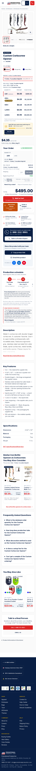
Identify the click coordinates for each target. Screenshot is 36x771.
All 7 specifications (10, 446)
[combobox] (23, 3)
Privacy (22, 729)
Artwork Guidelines (25, 707)
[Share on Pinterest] (24, 263)
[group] (18, 484)
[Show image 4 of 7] (29, 39)
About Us (4, 721)
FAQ (21, 721)
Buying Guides (6, 737)
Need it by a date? (18, 184)
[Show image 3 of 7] (21, 39)
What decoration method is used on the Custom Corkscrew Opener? (17, 542)
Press (3, 726)
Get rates (29, 172)
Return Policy (24, 726)
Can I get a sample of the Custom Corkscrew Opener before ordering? (17, 558)
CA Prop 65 (13, 767)
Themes (4, 713)
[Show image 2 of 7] (14, 39)
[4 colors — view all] (8, 592)
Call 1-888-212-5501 (18, 627)
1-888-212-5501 (19, 232)
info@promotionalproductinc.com (22, 762)
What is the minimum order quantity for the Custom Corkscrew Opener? (15, 522)
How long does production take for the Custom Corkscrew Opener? (17, 532)
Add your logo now (18, 179)
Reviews (4, 745)
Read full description (10, 356)
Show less (21, 356)
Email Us (18, 632)
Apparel (4, 699)
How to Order (24, 705)
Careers (4, 723)
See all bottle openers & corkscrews (18, 507)
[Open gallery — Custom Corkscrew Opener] (18, 23)
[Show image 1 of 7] (6, 39)
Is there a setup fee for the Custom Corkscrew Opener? (15, 550)
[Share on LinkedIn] (19, 263)
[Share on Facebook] (14, 263)
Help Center (23, 702)
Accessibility (23, 765)
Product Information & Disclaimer (13, 640)
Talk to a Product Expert (19, 238)
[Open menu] (3, 3)
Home (3, 8)
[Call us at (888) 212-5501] (32, 3)
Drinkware (9, 8)
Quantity (7, 152)
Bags (3, 705)
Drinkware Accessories (21, 8)
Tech (3, 707)
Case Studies (6, 742)
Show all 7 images (8, 45)
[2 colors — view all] (7, 480)
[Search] (27, 3)
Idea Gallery (5, 739)
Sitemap (19, 767)
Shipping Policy (24, 723)
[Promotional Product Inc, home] (13, 3)
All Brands (5, 710)
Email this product (19, 257)
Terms (17, 765)
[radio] (7, 69)
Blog (3, 729)
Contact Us (23, 699)
